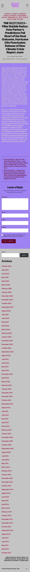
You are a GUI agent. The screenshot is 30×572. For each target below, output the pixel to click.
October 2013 (6, 527)
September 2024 (7, 307)
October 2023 (6, 348)
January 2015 (6, 474)
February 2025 (7, 288)
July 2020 (5, 456)
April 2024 (5, 326)
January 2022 (6, 389)
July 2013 (5, 538)
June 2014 (5, 497)
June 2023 (5, 363)
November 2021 (7, 396)
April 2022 (5, 378)
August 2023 (6, 355)
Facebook (13, 15)
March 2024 (6, 329)
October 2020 (6, 445)
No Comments (23, 59)
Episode (6, 15)
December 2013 (7, 519)
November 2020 (7, 441)
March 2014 (6, 508)
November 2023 (7, 344)
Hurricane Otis (13, 17)
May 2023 (5, 367)
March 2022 (6, 381)
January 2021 (6, 433)
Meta (20, 17)
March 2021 (6, 426)
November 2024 (7, 300)
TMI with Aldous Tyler (13, 568)
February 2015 (7, 471)
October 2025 (6, 266)
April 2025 (5, 281)
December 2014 (7, 478)
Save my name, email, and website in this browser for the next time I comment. (14, 235)
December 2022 (7, 374)
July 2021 (5, 411)
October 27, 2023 (10, 59)
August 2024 (6, 311)
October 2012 (6, 553)
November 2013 (7, 523)
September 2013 (7, 530)
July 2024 (5, 314)
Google (4, 17)
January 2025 (6, 292)
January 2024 (6, 337)
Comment (5, 197)
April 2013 (5, 549)
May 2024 (5, 322)
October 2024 (6, 303)
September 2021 (7, 404)
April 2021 (5, 422)
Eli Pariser (22, 13)
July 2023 (5, 359)
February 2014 (7, 512)
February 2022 (7, 385)
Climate (14, 13)
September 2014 (7, 489)
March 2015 (6, 467)
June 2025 (5, 273)
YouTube (20, 19)
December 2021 (7, 393)
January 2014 (6, 515)
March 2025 (6, 285)
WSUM (14, 19)
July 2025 (5, 270)
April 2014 (5, 504)
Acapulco (7, 13)
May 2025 (5, 277)
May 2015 (5, 463)
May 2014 (5, 500)
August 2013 (6, 534)
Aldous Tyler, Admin (17, 56)
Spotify (25, 17)
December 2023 (7, 340)
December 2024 (7, 296)
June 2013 (5, 541)
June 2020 (5, 460)
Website (4, 227)
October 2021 (6, 400)
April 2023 (5, 370)
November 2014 (7, 482)
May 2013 (5, 545)
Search (4, 252)
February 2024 (7, 333)
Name (4, 212)
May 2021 (5, 419)
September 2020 (7, 448)
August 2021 (6, 407)
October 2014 (6, 486)
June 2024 (5, 318)
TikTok (9, 19)
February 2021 (7, 430)
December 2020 (7, 437)
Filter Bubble (21, 15)
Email (4, 220)
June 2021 (5, 415)
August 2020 (6, 452)
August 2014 (6, 493)
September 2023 (7, 352)
